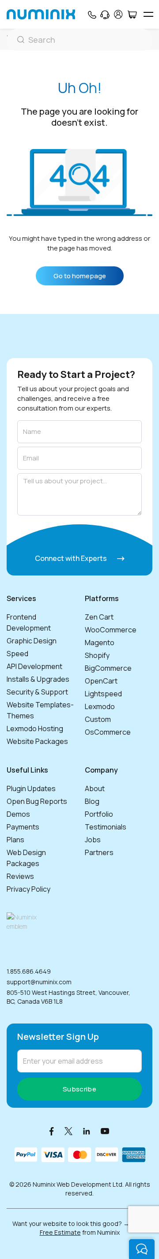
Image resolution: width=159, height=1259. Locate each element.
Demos (18, 814)
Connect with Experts (71, 558)
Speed (17, 653)
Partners (99, 852)
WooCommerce (110, 630)
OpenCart (101, 681)
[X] (68, 1130)
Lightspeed (103, 694)
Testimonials (105, 827)
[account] (118, 14)
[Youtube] (105, 1130)
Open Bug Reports (37, 801)
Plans (15, 839)
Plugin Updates (31, 788)
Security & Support (37, 692)
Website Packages (37, 741)
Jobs (93, 839)
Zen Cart (99, 617)
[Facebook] (51, 1130)
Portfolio (99, 814)
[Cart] (132, 15)
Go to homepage (79, 275)
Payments (23, 827)
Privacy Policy (28, 889)
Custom (98, 719)
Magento (99, 642)
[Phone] (92, 14)
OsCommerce (108, 732)
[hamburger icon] (148, 14)
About (95, 788)
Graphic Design (32, 641)
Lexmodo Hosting (35, 728)
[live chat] (142, 1249)
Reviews (20, 876)
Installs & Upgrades (38, 679)
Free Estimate (60, 1232)
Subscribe (79, 1089)
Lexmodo (100, 706)
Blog (92, 801)
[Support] (105, 14)
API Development (34, 666)
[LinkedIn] (86, 1130)
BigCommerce (108, 668)
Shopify (97, 655)
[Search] (79, 40)
